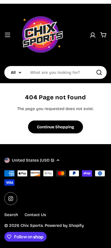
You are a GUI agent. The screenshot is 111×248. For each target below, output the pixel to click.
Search (11, 214)
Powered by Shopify (64, 225)
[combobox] (55, 72)
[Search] (99, 72)
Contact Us (35, 214)
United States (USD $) (33, 160)
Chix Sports (31, 225)
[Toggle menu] (7, 35)
